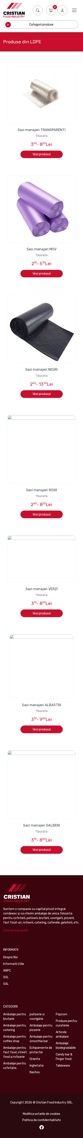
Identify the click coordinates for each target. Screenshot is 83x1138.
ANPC (7, 970)
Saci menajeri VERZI (42, 589)
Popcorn (61, 1014)
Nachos (35, 1072)
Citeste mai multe (15, 930)
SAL (6, 984)
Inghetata (36, 1065)
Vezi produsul (42, 154)
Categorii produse (41, 24)
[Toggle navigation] (74, 10)
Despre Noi (10, 957)
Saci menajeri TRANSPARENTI (42, 130)
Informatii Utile (13, 964)
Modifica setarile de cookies (41, 1114)
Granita (35, 1059)
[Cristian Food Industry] (14, 10)
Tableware (63, 1065)
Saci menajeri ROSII (41, 490)
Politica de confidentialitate (41, 1120)
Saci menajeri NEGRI (41, 369)
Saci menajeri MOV (42, 249)
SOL (6, 977)
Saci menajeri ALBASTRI (41, 705)
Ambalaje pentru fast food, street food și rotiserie (15, 1052)
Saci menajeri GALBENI (41, 825)
